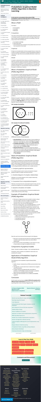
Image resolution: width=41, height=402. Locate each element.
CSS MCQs (23, 344)
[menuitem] (5, 1)
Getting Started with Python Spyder (4, 139)
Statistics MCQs (3, 212)
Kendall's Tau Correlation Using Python (5, 157)
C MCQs (32, 342)
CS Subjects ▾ (15, 2)
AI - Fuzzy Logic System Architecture (5, 98)
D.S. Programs (16, 379)
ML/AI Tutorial (25, 374)
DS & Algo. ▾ (9, 1)
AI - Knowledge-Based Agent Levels (5, 69)
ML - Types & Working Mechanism (5, 131)
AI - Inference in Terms (5, 90)
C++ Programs (16, 375)
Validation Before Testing (5, 144)
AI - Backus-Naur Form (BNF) (5, 72)
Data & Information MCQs (5, 214)
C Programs (16, 374)
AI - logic (2, 66)
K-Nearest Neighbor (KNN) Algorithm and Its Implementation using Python (18, 289)
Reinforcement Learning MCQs (5, 202)
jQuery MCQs (29, 344)
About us (7, 390)
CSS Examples (16, 386)
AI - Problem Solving (4, 37)
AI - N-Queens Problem (5, 54)
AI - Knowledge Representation (3, 60)
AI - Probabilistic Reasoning (4, 81)
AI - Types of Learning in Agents (5, 106)
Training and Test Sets (5, 193)
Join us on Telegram (6, 399)
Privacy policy (7, 393)
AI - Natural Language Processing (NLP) (5, 121)
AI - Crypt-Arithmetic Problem (4, 57)
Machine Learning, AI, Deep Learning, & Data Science (5, 10)
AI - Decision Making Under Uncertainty (4, 93)
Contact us (7, 391)
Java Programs (16, 378)
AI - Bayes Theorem (4, 86)
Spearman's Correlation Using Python (5, 150)
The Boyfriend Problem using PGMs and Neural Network (23, 326)
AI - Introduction (4, 19)
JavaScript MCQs (15, 344)
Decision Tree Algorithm (5, 159)
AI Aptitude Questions (5, 215)
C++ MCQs (27, 342)
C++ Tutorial (25, 372)
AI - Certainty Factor (4, 88)
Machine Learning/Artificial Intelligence (21, 5)
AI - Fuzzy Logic (3, 95)
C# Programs (16, 382)
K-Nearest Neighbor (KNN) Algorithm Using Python (5, 162)
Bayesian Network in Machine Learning (4, 170)
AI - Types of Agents (4, 27)
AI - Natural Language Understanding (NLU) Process (5, 125)
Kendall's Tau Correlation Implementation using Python (23, 317)
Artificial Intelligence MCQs (4, 198)
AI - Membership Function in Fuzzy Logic (5, 101)
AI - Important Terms (4, 35)
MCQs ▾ (11, 2)
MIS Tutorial (25, 376)
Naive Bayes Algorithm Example (18, 300)
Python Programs (16, 377)
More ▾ (19, 2)
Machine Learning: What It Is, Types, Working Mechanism (23, 298)
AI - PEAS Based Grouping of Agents (5, 33)
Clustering (3, 179)
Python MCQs (15, 342)
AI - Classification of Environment (4, 30)
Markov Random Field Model (5, 177)
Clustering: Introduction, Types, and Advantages (21, 331)
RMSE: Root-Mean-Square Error (5, 154)
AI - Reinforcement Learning (4, 112)
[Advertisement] (23, 14)
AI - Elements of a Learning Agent (4, 109)
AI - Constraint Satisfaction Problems (5, 52)
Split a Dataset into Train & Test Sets (5, 142)
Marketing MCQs (6, 370)
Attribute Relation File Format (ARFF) (5, 188)
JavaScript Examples (16, 384)
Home (5, 1)
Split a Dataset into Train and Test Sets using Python (22, 307)
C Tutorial (25, 370)
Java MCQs (22, 342)
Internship (16, 392)
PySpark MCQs (3, 204)
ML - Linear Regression (5, 136)
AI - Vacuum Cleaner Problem (4, 49)
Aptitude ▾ (26, 1)
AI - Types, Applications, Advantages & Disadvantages (5, 22)
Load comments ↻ (25, 360)
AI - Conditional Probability (3, 84)
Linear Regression (15, 302)
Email (25, 394)
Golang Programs (16, 381)
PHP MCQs (35, 344)
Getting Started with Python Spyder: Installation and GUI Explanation (23, 305)
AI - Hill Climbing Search (5, 44)
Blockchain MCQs (6, 372)
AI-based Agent (3, 25)
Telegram (25, 390)
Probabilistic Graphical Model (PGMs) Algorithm (5, 166)
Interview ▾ (31, 1)
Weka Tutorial (3, 185)
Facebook (25, 391)
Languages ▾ (14, 1)
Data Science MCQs (4, 210)
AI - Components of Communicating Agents (5, 118)
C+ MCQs (7, 381)
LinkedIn (25, 393)
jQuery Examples (16, 385)
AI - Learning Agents (4, 103)
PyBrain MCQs (3, 208)
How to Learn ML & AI (4, 13)
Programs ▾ (22, 1)
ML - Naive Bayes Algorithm (4, 134)
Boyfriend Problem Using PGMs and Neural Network (5, 173)
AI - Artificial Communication (3, 115)
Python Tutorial (25, 373)
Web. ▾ (18, 1)
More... (25, 381)
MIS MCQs (7, 378)
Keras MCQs (3, 206)
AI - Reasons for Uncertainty (3, 78)
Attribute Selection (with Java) (5, 191)
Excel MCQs (7, 385)
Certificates (16, 393)
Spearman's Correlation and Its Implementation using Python (24, 313)
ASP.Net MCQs (15, 347)
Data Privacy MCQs (29, 350)
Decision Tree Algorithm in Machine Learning (21, 319)
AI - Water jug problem (5, 39)
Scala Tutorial (25, 380)
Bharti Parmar (15, 20)
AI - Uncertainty (3, 75)
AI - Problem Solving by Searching (5, 42)
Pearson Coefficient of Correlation (5, 147)
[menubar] (21, 1)
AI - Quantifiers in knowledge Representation (4, 63)
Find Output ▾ (6, 2)
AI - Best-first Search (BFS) (5, 46)
